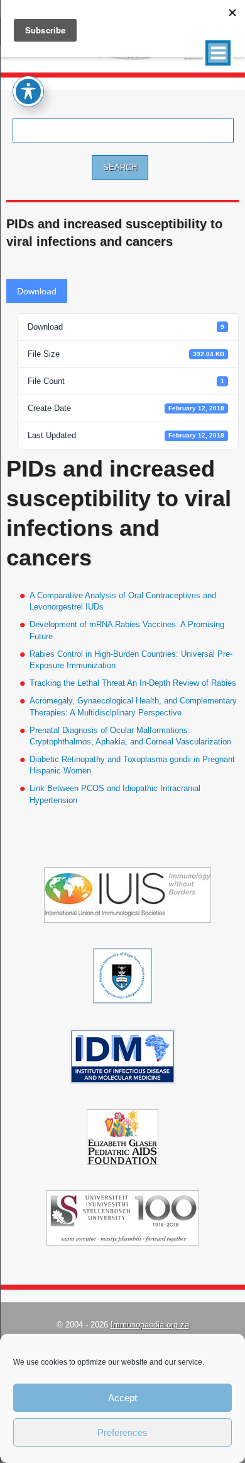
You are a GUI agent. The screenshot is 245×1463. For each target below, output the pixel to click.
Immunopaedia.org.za (150, 1324)
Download (37, 291)
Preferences (122, 1432)
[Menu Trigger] (218, 53)
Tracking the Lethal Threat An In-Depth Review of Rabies (133, 683)
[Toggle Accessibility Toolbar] (28, 91)
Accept (122, 1397)
